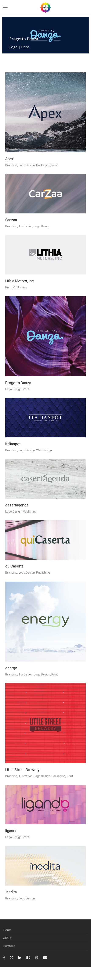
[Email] (45, 957)
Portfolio (9, 946)
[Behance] (28, 957)
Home (7, 930)
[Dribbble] (37, 957)
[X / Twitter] (11, 957)
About (7, 938)
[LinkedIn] (20, 957)
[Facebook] (4, 957)
